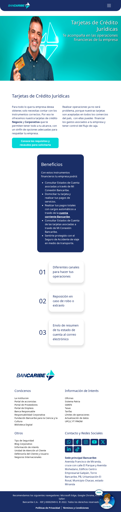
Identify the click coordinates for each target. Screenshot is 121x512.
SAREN (68, 404)
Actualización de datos (77, 418)
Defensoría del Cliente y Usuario (31, 453)
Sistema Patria (72, 401)
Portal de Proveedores (26, 404)
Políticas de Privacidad (48, 507)
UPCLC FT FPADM (74, 421)
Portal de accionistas (25, 401)
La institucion (21, 398)
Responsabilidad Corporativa (29, 414)
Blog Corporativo (23, 443)
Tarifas (68, 411)
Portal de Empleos (24, 408)
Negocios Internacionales (27, 457)
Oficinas (69, 398)
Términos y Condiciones (76, 507)
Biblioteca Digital (23, 424)
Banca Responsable (24, 411)
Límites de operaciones (77, 414)
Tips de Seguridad (24, 440)
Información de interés (26, 447)
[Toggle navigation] (109, 5)
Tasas (68, 408)
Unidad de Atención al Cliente (30, 450)
